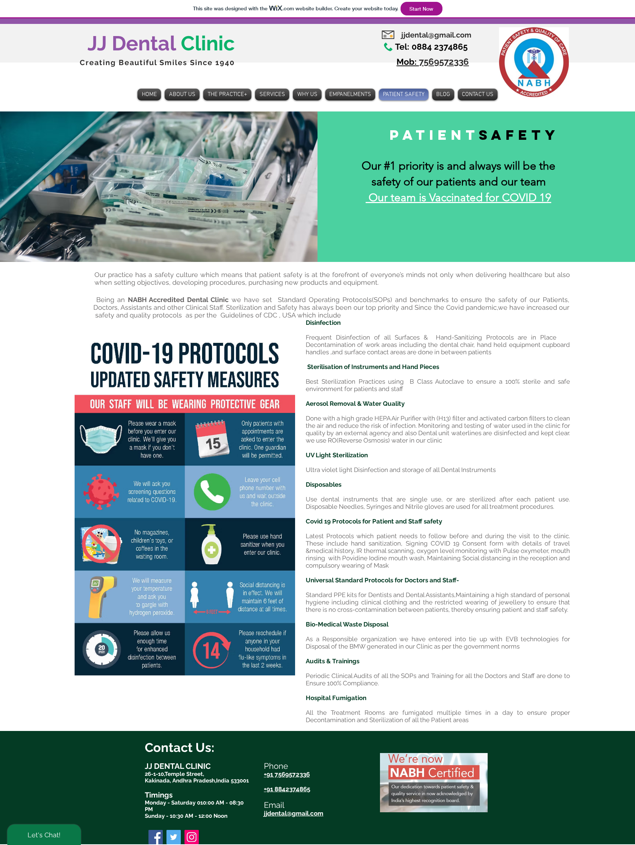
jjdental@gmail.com (436, 35)
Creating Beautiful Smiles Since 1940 (157, 62)
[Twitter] (173, 837)
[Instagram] (191, 837)
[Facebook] (155, 837)
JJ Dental (161, 43)
